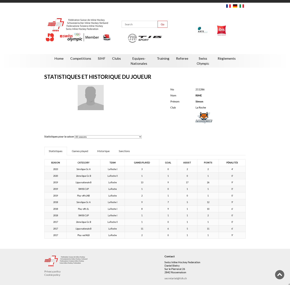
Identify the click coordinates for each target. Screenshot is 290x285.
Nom (173, 95)
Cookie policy (52, 274)
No (172, 89)
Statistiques (55, 151)
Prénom (174, 101)
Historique (103, 151)
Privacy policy (52, 271)
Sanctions (124, 151)
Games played (80, 151)
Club (173, 107)
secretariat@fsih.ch (175, 278)
